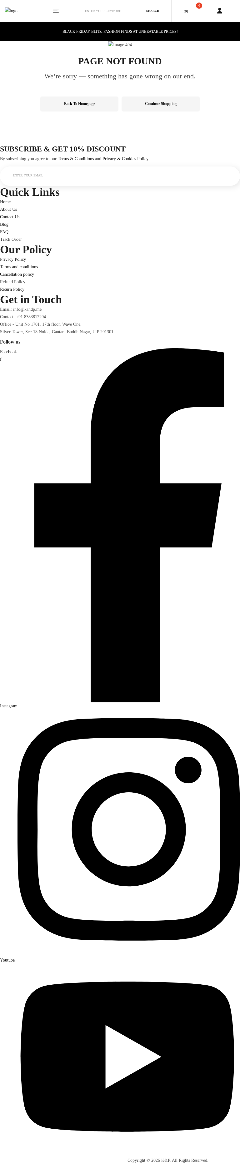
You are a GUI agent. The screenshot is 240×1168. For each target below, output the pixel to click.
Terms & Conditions (76, 158)
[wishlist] (180, 11)
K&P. (166, 1160)
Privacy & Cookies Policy (125, 158)
